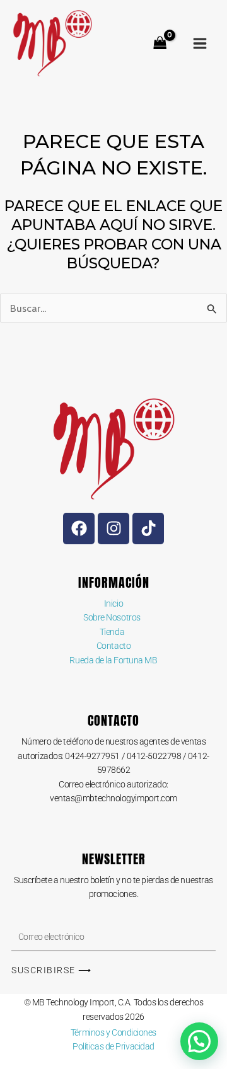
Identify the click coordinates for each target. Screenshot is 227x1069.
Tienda (113, 632)
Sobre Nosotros (112, 617)
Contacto (113, 646)
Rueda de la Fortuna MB (113, 660)
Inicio (113, 603)
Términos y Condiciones (113, 1032)
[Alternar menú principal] (199, 43)
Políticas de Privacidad (113, 1046)
